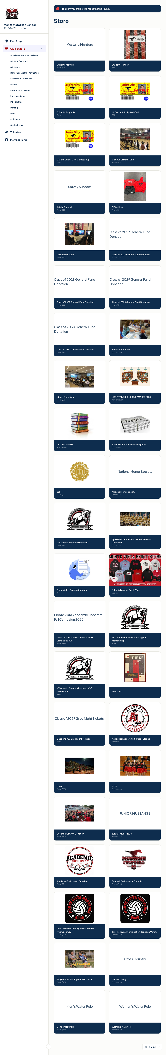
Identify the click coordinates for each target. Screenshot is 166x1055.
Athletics (15, 67)
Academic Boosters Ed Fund (24, 55)
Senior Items (16, 125)
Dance (13, 84)
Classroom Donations (21, 78)
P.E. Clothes (16, 102)
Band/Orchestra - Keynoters (24, 73)
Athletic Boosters (19, 61)
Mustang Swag (17, 96)
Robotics (15, 119)
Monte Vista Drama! (20, 90)
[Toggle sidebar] (48, 1046)
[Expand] (41, 48)
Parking (14, 108)
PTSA (13, 113)
